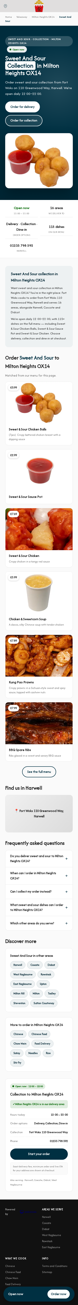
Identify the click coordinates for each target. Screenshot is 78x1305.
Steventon (19, 1003)
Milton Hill (18, 993)
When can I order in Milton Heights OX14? (33, 875)
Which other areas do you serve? (32, 923)
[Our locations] (5, 6)
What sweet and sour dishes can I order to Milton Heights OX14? (36, 907)
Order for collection (23, 120)
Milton (36, 993)
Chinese (18, 1034)
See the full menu (39, 772)
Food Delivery (42, 1043)
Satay (16, 1053)
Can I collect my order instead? (30, 891)
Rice (48, 1053)
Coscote (34, 965)
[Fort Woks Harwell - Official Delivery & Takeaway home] (39, 6)
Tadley (52, 993)
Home (8, 17)
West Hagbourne (22, 974)
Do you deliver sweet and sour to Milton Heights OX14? (36, 858)
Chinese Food (39, 1034)
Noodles (33, 1053)
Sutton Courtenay (44, 1003)
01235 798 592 (21, 245)
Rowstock (46, 974)
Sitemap (47, 1272)
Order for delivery (22, 107)
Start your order (39, 1154)
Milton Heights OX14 (43, 17)
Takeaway (21, 17)
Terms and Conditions (54, 1266)
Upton (43, 984)
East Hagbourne (22, 984)
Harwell (17, 965)
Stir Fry (17, 1062)
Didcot (51, 965)
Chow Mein (19, 1043)
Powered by (10, 1212)
